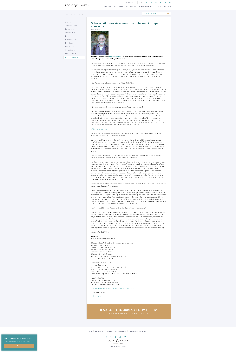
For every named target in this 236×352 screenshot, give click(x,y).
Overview (68, 22)
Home (66, 14)
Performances (70, 29)
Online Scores (70, 50)
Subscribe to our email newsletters (130, 310)
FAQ (90, 331)
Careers (109, 331)
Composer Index (71, 26)
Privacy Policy (120, 331)
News (80, 14)
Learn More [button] (26, 341)
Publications (118, 6)
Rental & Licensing (145, 6)
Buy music (158, 6)
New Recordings (71, 39)
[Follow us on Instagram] (156, 2)
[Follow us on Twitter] (151, 2)
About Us (167, 6)
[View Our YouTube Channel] (161, 2)
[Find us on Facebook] (146, 2)
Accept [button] (19, 345)
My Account (130, 2)
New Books (69, 43)
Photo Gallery (70, 46)
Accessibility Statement (138, 331)
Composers (107, 6)
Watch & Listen (131, 6)
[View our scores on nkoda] (170, 2)
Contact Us (99, 331)
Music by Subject (71, 53)
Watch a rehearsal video (99, 129)
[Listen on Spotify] (165, 2)
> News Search (96, 296)
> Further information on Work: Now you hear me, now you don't (113, 288)
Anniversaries (70, 33)
